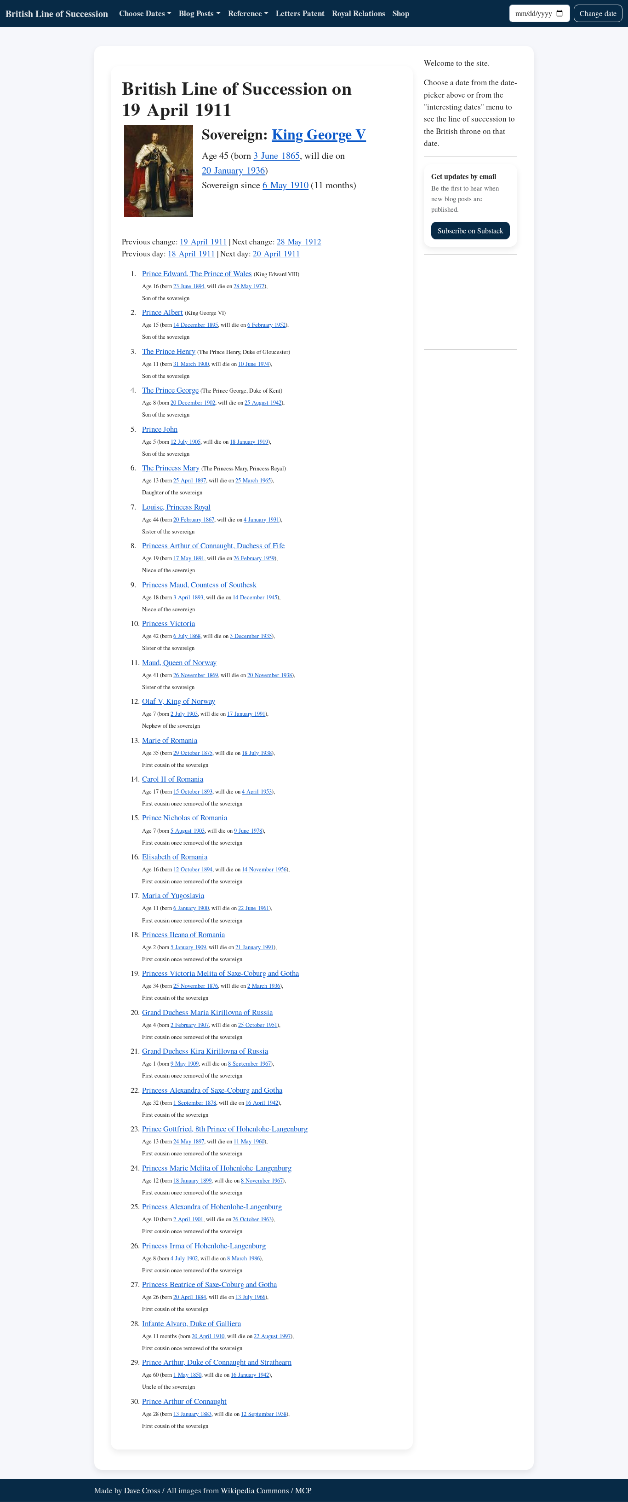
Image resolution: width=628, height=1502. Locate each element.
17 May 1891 (188, 558)
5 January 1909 (188, 947)
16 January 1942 (250, 1375)
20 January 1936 (233, 169)
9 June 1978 (248, 831)
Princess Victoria (168, 623)
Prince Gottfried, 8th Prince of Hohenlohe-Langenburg (225, 1128)
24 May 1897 (188, 1141)
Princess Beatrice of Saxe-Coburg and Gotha (209, 1284)
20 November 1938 (269, 675)
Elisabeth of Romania (174, 856)
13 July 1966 (250, 1297)
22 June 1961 (253, 908)
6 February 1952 (266, 325)
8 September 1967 (249, 1063)
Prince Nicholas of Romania (184, 817)
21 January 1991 (254, 947)
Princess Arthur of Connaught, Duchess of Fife (213, 545)
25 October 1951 (257, 1025)
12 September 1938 (263, 1414)
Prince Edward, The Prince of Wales (197, 273)
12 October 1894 (192, 869)
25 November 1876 (195, 986)
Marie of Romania (169, 740)
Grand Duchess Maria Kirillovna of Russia (207, 1012)
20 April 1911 (276, 253)
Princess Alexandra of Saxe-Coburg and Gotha (212, 1089)
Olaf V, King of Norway (178, 701)
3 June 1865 (276, 155)
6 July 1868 (186, 636)
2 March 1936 (263, 986)
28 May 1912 (299, 241)
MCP (303, 1490)
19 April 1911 (203, 241)
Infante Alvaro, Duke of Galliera (191, 1323)
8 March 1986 (243, 1258)
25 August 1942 (263, 402)
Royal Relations (358, 13)
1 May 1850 (187, 1375)
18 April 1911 (191, 253)
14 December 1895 (195, 325)
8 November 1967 (262, 1180)
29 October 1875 (192, 753)
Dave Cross (142, 1490)
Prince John (159, 428)
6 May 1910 (285, 184)
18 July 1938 (257, 753)
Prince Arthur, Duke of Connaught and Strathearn (216, 1362)
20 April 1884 (189, 1297)
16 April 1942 (261, 1103)
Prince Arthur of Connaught (184, 1401)
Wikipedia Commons (255, 1490)
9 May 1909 (185, 1063)
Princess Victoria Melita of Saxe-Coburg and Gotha (220, 973)
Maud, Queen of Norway (179, 662)
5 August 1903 (188, 831)
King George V (319, 134)
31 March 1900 (191, 364)
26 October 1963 (252, 1219)
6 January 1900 (191, 908)
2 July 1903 (184, 714)
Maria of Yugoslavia (173, 895)
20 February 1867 (193, 519)
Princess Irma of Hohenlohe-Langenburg (204, 1245)
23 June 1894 (188, 286)
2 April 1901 (188, 1219)
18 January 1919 (249, 442)
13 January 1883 (192, 1414)
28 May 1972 (249, 286)
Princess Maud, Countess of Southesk (199, 584)
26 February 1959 (254, 558)
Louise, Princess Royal (176, 506)
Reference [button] (245, 13)
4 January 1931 (261, 519)
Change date (598, 13)
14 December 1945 (255, 597)
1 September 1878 (194, 1103)
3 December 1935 (251, 636)
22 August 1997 (272, 1336)
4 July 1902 (184, 1258)
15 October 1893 (192, 791)
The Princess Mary (171, 467)
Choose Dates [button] (142, 13)
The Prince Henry (168, 351)
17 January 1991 (246, 714)
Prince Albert (162, 312)
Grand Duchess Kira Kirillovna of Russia (205, 1050)
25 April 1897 (189, 480)
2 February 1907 (190, 1025)
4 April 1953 (257, 791)
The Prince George (170, 389)
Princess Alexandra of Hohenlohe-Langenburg (212, 1206)
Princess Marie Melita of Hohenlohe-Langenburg (216, 1167)
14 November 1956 (264, 869)
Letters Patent (300, 13)
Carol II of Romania (172, 778)
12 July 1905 (185, 442)
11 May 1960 (249, 1141)
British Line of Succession (57, 13)
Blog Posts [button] (196, 13)
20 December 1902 (193, 402)
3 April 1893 (188, 597)
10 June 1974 (253, 364)
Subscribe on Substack (470, 230)
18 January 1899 (192, 1180)
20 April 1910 (208, 1336)
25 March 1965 (253, 480)
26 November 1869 (195, 675)
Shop (401, 13)
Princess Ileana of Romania (183, 934)
